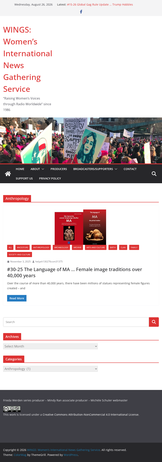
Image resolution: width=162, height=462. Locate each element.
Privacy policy (50, 178)
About (35, 169)
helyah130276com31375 (49, 261)
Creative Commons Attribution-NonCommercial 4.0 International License (90, 414)
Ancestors (22, 247)
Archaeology (61, 247)
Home (20, 169)
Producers (59, 169)
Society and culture (19, 254)
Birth (113, 247)
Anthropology (41, 247)
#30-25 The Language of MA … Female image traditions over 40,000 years (74, 272)
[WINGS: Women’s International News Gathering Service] (8, 173)
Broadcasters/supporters (93, 169)
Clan (123, 247)
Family (134, 247)
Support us (24, 178)
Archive (77, 247)
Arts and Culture (96, 247)
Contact (130, 169)
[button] (42, 169)
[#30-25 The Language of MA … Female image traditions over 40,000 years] (81, 227)
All (10, 247)
